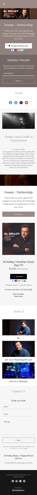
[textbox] (18, 73)
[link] (10, 103)
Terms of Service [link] (19, 448)
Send (18, 440)
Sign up (18, 81)
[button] (4, 4)
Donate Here (18, 214)
